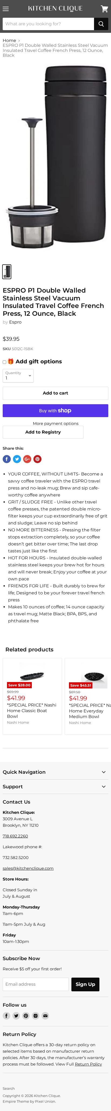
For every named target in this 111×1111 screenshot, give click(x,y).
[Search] (101, 24)
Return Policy (88, 1064)
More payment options (55, 423)
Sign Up (85, 984)
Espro (15, 322)
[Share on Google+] (27, 459)
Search (9, 1088)
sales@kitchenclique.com (28, 868)
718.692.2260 (15, 836)
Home (9, 40)
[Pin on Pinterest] (37, 459)
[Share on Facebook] (7, 459)
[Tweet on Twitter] (17, 459)
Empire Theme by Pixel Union (29, 1101)
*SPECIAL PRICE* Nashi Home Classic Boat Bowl (31, 710)
